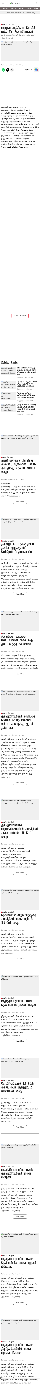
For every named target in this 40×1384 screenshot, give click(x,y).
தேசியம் (13, 8)
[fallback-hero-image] (8, 371)
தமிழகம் (5, 8)
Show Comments (20, 316)
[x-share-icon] (7, 71)
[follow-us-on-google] (36, 69)
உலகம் (21, 8)
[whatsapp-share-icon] (3, 71)
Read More (20, 502)
